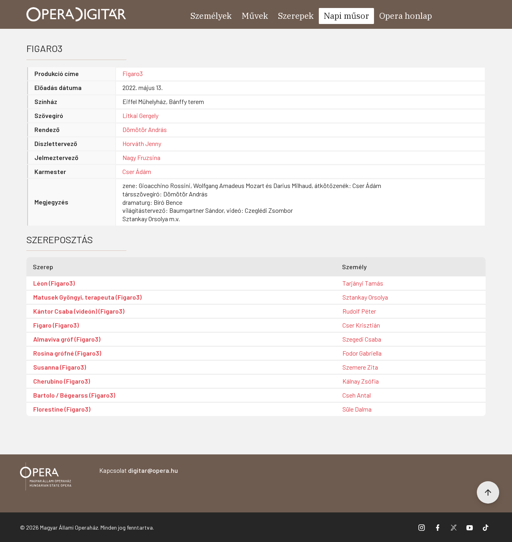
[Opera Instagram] (421, 527)
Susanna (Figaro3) (59, 367)
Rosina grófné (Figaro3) (67, 353)
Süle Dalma (357, 409)
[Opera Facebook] (437, 527)
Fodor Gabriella (362, 353)
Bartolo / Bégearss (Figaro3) (74, 395)
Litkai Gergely (140, 115)
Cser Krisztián (361, 325)
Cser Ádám (136, 171)
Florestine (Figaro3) (61, 409)
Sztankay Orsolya (365, 297)
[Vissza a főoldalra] (45, 477)
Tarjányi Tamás (362, 283)
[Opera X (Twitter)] (453, 527)
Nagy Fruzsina (141, 157)
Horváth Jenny (141, 143)
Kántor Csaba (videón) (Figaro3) (78, 311)
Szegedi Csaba (361, 339)
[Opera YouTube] (469, 527)
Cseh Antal (356, 395)
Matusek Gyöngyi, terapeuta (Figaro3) (87, 297)
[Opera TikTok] (485, 527)
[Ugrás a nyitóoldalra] (76, 14)
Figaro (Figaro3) (56, 325)
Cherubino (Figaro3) (61, 381)
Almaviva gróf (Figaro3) (66, 339)
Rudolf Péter (359, 311)
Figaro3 (132, 73)
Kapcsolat (138, 470)
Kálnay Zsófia (360, 381)
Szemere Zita (360, 367)
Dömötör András (144, 129)
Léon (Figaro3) (54, 283)
